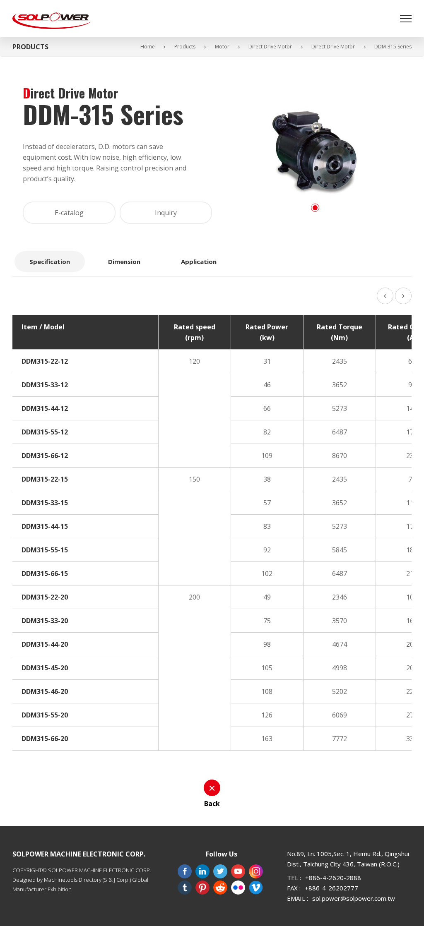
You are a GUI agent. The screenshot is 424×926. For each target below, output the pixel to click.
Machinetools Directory (72, 879)
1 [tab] (315, 207)
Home (147, 46)
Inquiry (166, 212)
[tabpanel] (315, 152)
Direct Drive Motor (270, 46)
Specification (49, 261)
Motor (222, 46)
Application (199, 261)
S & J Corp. (117, 879)
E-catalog (69, 212)
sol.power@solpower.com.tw (353, 898)
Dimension (124, 261)
